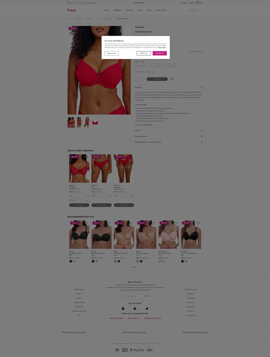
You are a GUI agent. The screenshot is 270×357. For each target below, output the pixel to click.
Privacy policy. (162, 47)
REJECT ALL (144, 53)
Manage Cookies (111, 53)
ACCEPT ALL (160, 53)
